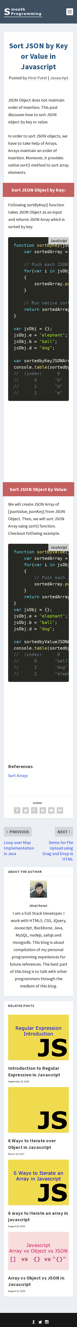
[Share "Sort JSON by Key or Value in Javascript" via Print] (60, 810)
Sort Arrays (18, 775)
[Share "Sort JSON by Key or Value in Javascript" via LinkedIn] (42, 810)
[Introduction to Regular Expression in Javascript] (38, 1038)
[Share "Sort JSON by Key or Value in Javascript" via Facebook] (17, 810)
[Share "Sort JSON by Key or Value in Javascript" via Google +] (34, 810)
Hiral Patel (37, 77)
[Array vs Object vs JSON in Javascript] (38, 1251)
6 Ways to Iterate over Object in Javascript (32, 1144)
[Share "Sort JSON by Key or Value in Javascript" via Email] (51, 810)
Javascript (59, 77)
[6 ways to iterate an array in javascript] (38, 1183)
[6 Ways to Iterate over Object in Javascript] (38, 1110)
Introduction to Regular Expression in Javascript (34, 1071)
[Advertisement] (38, 441)
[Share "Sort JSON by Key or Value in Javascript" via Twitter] (25, 810)
